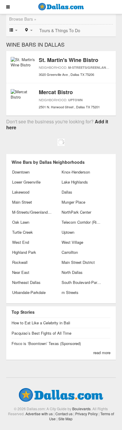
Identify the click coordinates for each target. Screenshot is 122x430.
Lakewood (20, 192)
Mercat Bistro (56, 92)
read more (101, 352)
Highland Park (24, 252)
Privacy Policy (86, 413)
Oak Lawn (20, 222)
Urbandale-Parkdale (29, 292)
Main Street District (78, 262)
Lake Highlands (75, 182)
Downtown (21, 172)
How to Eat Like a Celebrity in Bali (41, 323)
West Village (72, 242)
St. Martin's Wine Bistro (68, 60)
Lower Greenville (26, 182)
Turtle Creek (22, 232)
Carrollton (70, 252)
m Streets (70, 292)
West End (20, 242)
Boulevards (81, 408)
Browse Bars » (22, 19)
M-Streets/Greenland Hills (93, 67)
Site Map (65, 418)
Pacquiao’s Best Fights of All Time (41, 333)
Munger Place (73, 202)
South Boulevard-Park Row (82, 282)
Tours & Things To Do (59, 30)
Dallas (67, 192)
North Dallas (72, 272)
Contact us (64, 413)
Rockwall (20, 262)
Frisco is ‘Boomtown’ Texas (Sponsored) (46, 343)
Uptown (75, 100)
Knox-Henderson (76, 172)
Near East (20, 272)
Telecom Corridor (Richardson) (82, 222)
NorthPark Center (76, 212)
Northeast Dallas (26, 282)
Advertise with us (39, 413)
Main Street (22, 202)
